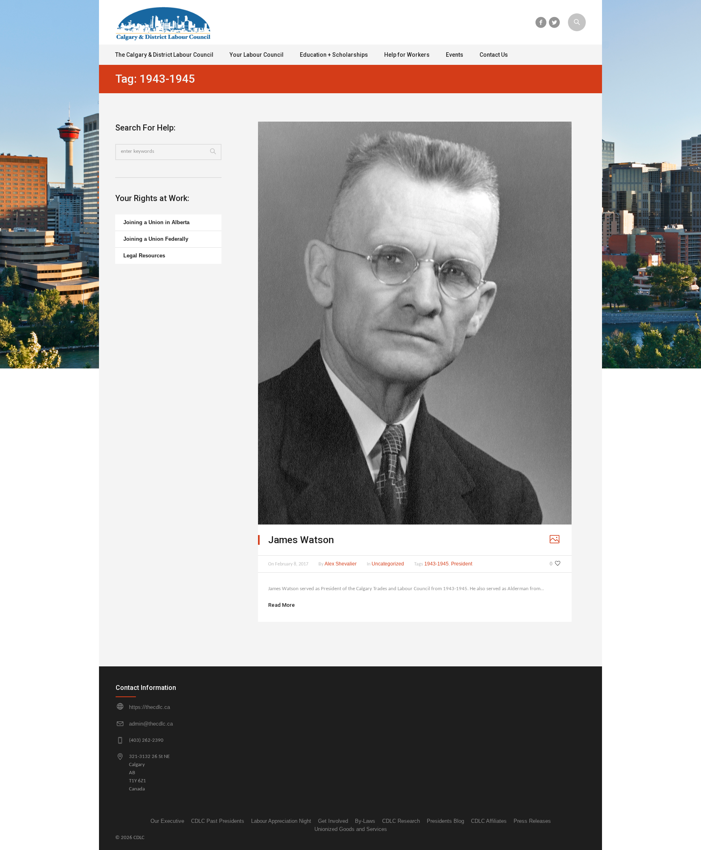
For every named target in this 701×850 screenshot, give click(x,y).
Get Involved (333, 821)
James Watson (301, 540)
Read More (281, 605)
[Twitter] (554, 22)
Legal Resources (144, 256)
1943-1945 (436, 564)
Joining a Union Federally (155, 239)
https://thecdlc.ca (149, 707)
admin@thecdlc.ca (151, 724)
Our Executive (167, 821)
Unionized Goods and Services (350, 829)
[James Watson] (415, 323)
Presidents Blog (445, 821)
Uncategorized (388, 564)
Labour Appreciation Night (281, 821)
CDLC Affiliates (489, 821)
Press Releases (532, 821)
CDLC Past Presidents (217, 821)
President (461, 564)
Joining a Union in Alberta (156, 222)
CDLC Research (401, 821)
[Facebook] (540, 22)
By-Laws (365, 821)
